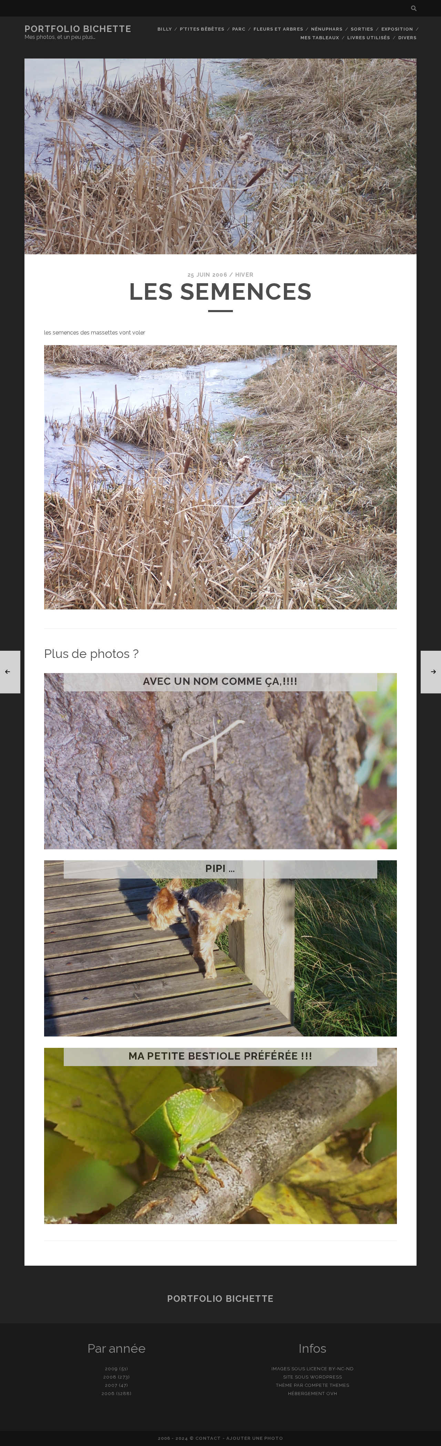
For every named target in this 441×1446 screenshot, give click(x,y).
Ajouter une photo (255, 1438)
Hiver (244, 275)
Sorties (362, 29)
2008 (109, 1377)
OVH (332, 1393)
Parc (238, 29)
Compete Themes (327, 1385)
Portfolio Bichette (77, 29)
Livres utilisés (368, 37)
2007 (111, 1385)
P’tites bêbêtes (202, 29)
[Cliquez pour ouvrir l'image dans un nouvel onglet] (220, 607)
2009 (111, 1368)
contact (208, 1438)
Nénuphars (326, 29)
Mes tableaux (319, 37)
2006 (108, 1393)
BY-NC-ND (341, 1368)
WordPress (326, 1377)
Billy (164, 29)
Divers (407, 37)
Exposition (397, 29)
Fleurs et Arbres (278, 29)
